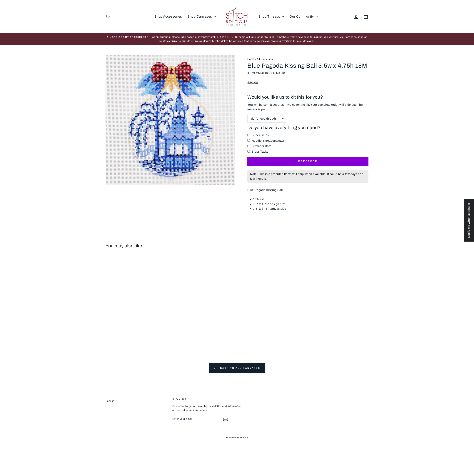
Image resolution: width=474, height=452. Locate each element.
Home (251, 59)
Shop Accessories (168, 16)
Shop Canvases (200, 16)
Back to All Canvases (239, 368)
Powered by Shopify (237, 437)
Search (110, 401)
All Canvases (265, 59)
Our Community (302, 16)
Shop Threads (269, 16)
